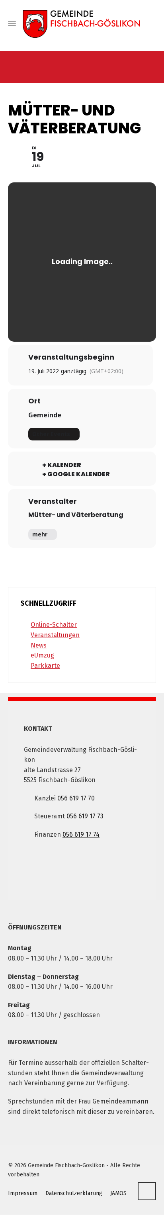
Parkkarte (45, 665)
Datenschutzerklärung (73, 1193)
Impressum (22, 1193)
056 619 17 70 (76, 798)
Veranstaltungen (55, 635)
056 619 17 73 (84, 816)
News (39, 645)
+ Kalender (61, 465)
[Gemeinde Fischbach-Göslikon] (82, 24)
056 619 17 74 (81, 834)
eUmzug (42, 655)
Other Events (51, 434)
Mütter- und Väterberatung (75, 514)
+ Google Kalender (76, 474)
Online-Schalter (54, 624)
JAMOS (118, 1193)
